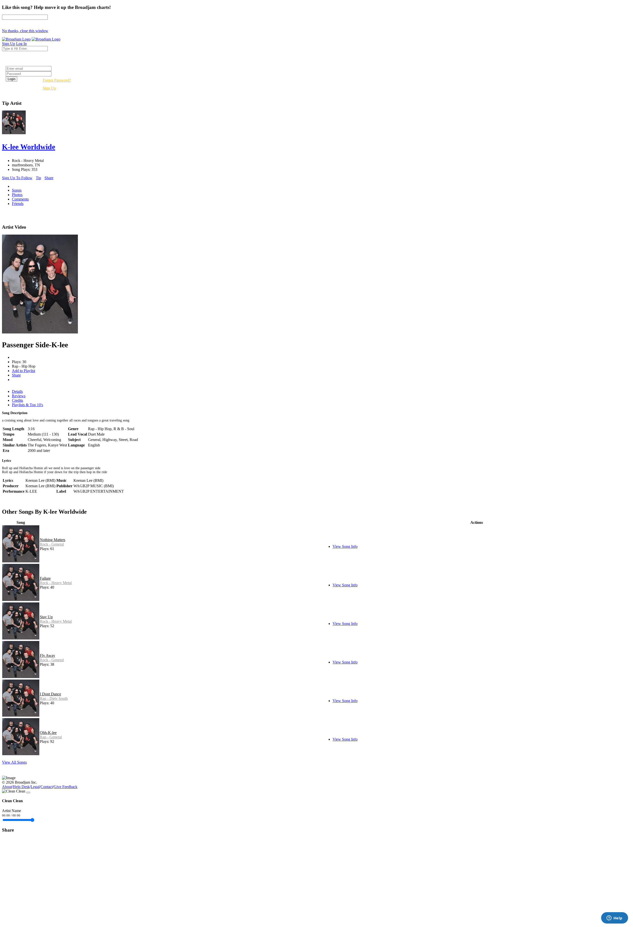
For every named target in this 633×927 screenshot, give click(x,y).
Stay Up (46, 617)
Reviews (18, 396)
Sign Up (49, 88)
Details (17, 391)
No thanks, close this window (25, 31)
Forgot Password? (57, 80)
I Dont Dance (50, 694)
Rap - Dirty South (54, 698)
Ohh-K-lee (48, 732)
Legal (35, 787)
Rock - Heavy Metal (56, 583)
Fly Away (47, 655)
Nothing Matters (52, 540)
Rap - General (51, 737)
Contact (47, 787)
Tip (38, 178)
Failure (45, 578)
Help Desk (21, 787)
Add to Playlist (23, 371)
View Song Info (345, 546)
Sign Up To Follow (17, 178)
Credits (17, 400)
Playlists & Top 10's (27, 405)
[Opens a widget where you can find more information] (614, 918)
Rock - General (52, 544)
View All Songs (14, 762)
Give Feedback (65, 787)
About (7, 787)
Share (49, 178)
